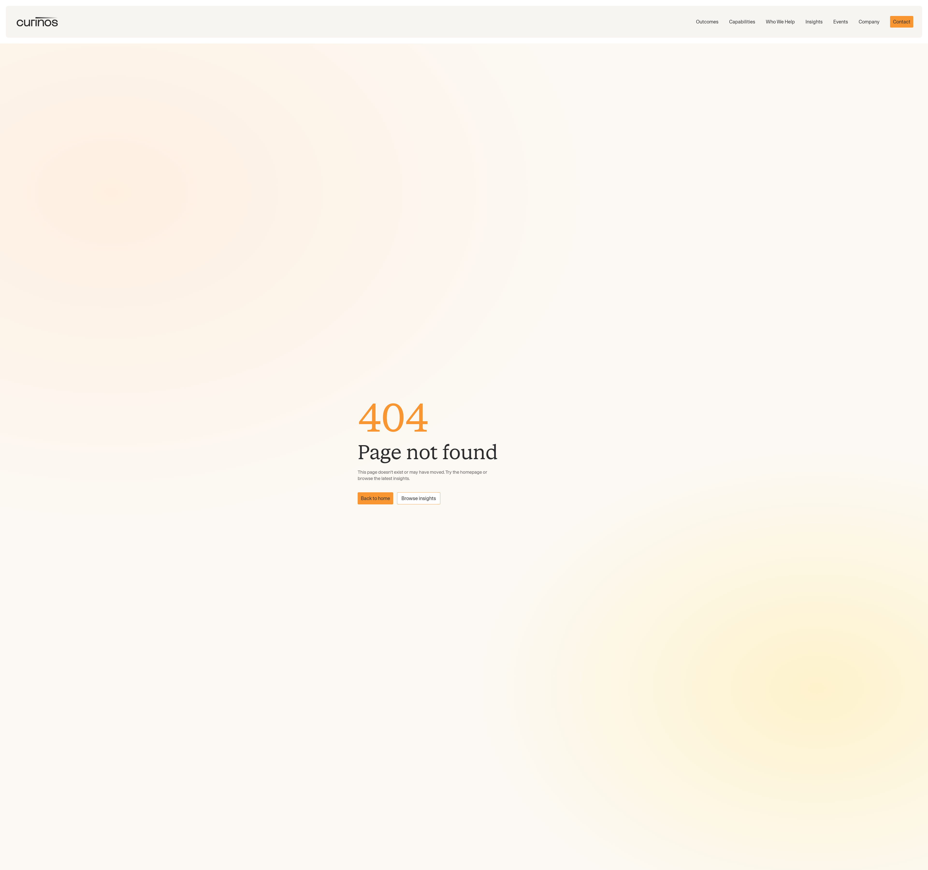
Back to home (375, 498)
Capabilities (742, 22)
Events (840, 22)
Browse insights (418, 498)
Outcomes (707, 22)
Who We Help (780, 22)
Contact (901, 22)
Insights (814, 22)
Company (869, 22)
